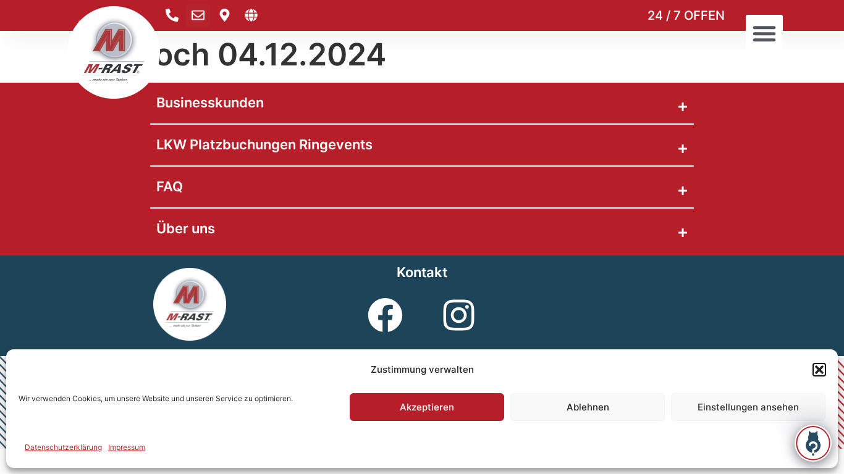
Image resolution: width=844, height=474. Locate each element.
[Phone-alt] (172, 15)
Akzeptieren (427, 407)
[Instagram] (459, 315)
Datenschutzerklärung (63, 447)
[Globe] (251, 15)
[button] (819, 370)
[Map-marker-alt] (225, 15)
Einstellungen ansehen (748, 407)
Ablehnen (588, 407)
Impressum (126, 447)
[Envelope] (198, 15)
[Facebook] (385, 315)
